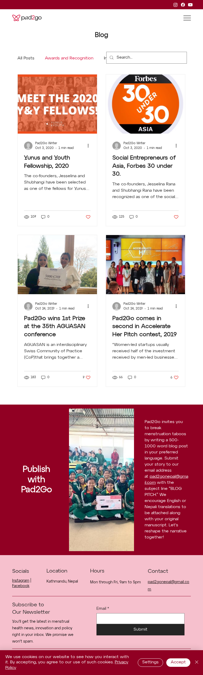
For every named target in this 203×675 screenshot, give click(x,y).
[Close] (196, 662)
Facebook (20, 586)
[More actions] (90, 146)
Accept (178, 662)
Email (102, 608)
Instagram (20, 581)
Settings (150, 662)
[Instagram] (175, 4)
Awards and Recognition (69, 58)
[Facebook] (183, 4)
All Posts (25, 58)
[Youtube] (190, 4)
